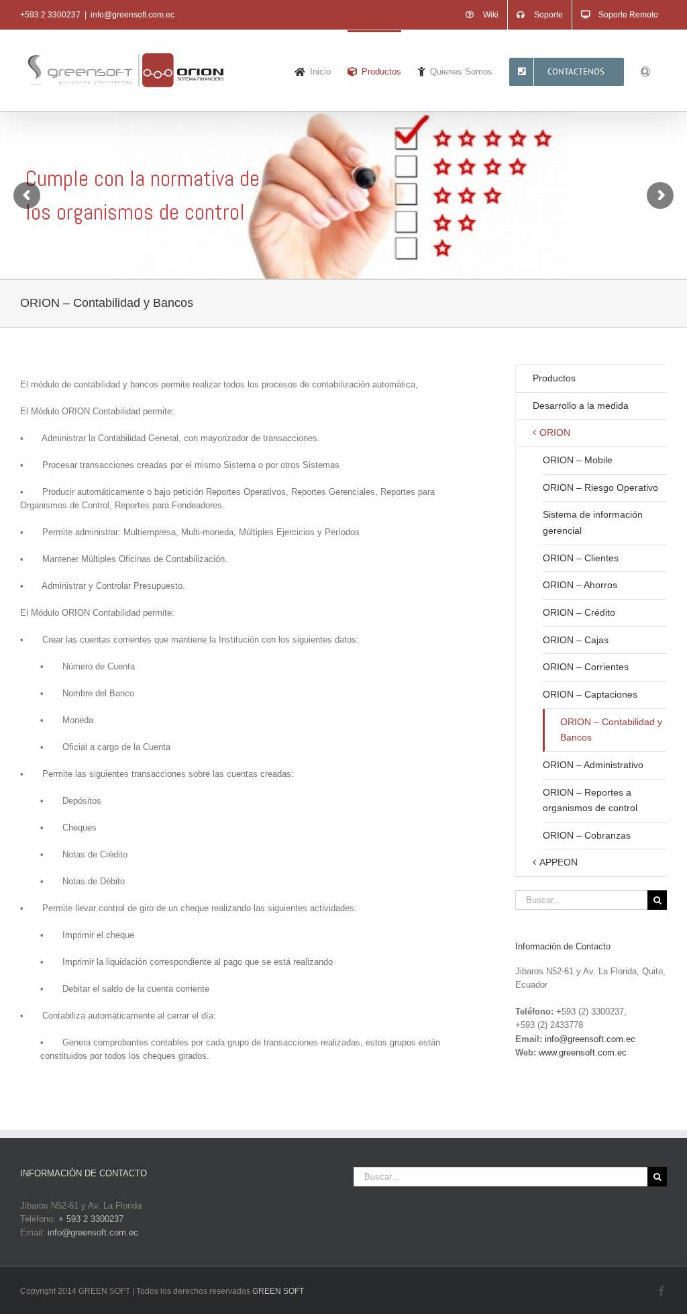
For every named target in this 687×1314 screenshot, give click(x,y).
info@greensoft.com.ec (132, 14)
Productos (554, 378)
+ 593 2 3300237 (90, 1219)
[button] (645, 70)
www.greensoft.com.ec (583, 1052)
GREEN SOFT (278, 1291)
